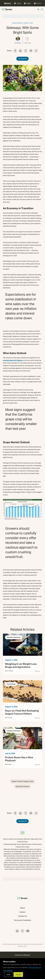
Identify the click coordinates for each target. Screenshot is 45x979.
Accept (18, 975)
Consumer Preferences (14, 637)
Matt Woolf (9, 671)
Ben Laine (8, 764)
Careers (22, 912)
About (22, 908)
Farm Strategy (11, 684)
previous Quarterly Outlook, (13, 360)
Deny (8, 975)
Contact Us (22, 916)
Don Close (8, 717)
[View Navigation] (42, 9)
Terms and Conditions (22, 920)
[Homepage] (7, 9)
